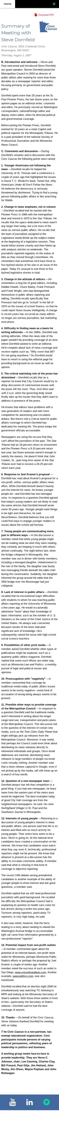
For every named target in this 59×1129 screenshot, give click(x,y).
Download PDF (46, 14)
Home (7, 3)
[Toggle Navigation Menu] (54, 4)
